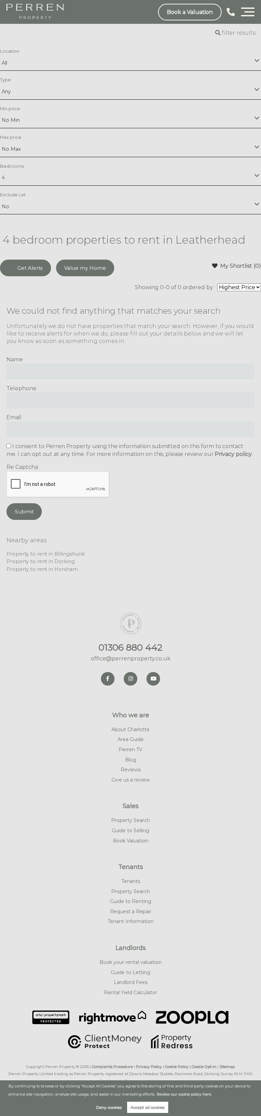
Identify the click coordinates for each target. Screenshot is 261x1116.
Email (13, 417)
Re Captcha (22, 467)
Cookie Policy (177, 1066)
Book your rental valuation (131, 962)
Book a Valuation (190, 12)
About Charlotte (130, 729)
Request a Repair (130, 911)
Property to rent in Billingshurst (45, 554)
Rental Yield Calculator (130, 992)
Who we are (130, 715)
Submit (24, 511)
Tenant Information (131, 921)
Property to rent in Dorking (40, 561)
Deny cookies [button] (109, 1107)
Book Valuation (131, 841)
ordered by (198, 287)
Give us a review (130, 780)
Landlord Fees (130, 982)
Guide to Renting (130, 901)
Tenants (130, 867)
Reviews (131, 770)
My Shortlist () (240, 266)
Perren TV (130, 749)
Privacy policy (233, 454)
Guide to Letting (130, 972)
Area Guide (131, 739)
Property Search (130, 820)
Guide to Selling (130, 830)
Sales (131, 806)
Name (14, 359)
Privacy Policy (149, 1066)
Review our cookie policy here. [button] (184, 1094)
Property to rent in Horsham (42, 569)
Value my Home (85, 268)
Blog (130, 760)
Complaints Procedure (112, 1066)
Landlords (131, 948)
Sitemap (227, 1066)
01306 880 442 (130, 647)
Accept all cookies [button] (147, 1107)
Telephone (21, 388)
